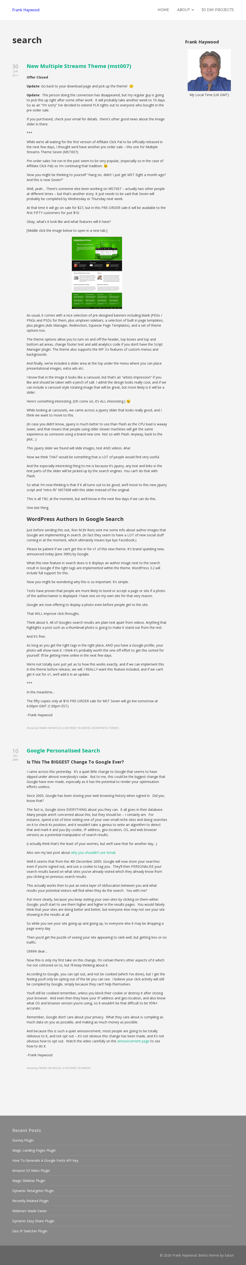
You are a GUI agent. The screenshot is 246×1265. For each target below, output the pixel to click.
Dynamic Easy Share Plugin (33, 1221)
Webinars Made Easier (29, 1211)
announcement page (133, 1041)
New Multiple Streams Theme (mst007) (79, 65)
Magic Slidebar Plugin (28, 1180)
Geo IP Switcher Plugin (29, 1231)
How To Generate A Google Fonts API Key (45, 1160)
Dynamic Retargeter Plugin (33, 1190)
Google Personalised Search (63, 750)
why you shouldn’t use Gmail (93, 852)
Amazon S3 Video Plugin (31, 1170)
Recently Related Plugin (30, 1200)
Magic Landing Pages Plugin (34, 1150)
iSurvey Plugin (23, 1140)
